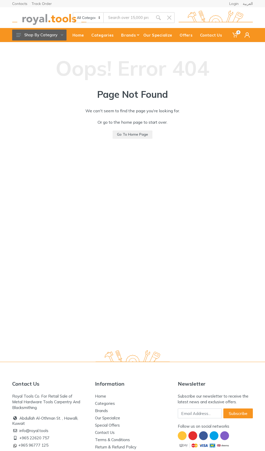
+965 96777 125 (33, 445)
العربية (248, 3)
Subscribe (238, 413)
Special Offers (107, 425)
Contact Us (105, 432)
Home (100, 396)
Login (234, 3)
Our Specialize (107, 417)
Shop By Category (40, 34)
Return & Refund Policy (115, 447)
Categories (105, 403)
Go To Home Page (132, 134)
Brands (101, 410)
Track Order (42, 3)
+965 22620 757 (34, 437)
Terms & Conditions (112, 439)
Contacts (19, 3)
